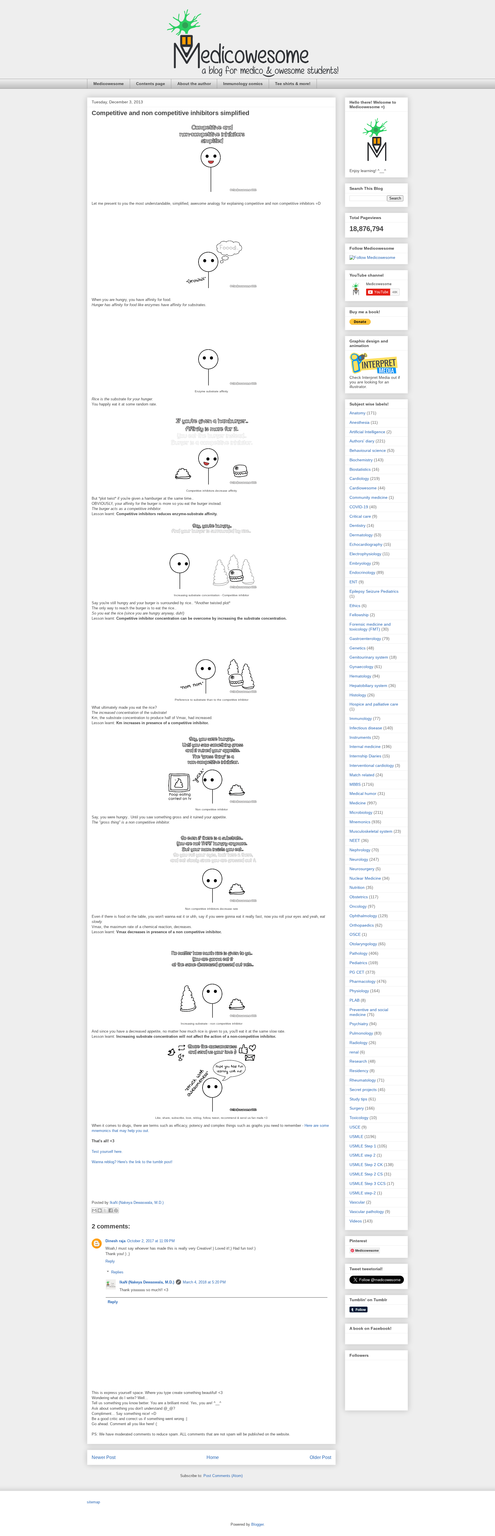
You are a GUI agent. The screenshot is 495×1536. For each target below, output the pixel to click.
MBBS (355, 784)
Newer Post (103, 1457)
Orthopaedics (361, 925)
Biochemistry (361, 460)
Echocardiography (365, 544)
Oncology (358, 906)
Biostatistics (360, 469)
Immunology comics (243, 83)
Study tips (358, 1099)
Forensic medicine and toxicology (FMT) (370, 626)
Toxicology (358, 1117)
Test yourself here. (107, 1151)
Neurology (358, 859)
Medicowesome (108, 83)
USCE (354, 1127)
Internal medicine (365, 746)
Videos (355, 1221)
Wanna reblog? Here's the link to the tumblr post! (132, 1162)
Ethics (354, 605)
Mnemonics (359, 822)
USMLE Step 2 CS (366, 1174)
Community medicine (368, 497)
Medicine (357, 803)
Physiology (359, 990)
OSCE (355, 934)
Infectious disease (365, 728)
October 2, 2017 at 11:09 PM (151, 1241)
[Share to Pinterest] (116, 1210)
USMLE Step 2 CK (366, 1164)
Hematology (360, 676)
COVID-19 (358, 507)
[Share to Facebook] (110, 1210)
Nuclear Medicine (365, 878)
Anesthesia (359, 422)
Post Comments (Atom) (223, 1476)
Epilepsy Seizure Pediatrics (373, 591)
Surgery (356, 1108)
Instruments (360, 737)
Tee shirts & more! (293, 83)
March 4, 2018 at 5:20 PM (204, 1282)
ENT (353, 582)
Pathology (358, 953)
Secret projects (363, 1089)
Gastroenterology (365, 638)
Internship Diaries (365, 756)
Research (358, 1061)
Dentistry (357, 525)
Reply (110, 1261)
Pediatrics (358, 962)
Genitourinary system (368, 657)
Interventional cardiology (371, 765)
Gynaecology (361, 666)
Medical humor (362, 793)
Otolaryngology (363, 944)
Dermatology (361, 535)
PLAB (354, 1000)
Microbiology (360, 812)
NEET (354, 840)
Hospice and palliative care (373, 704)
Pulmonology (361, 1033)
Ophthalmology (363, 915)
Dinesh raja (115, 1241)
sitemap (93, 1502)
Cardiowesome (363, 488)
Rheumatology (362, 1080)
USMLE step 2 (362, 1155)
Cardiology (359, 478)
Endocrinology (362, 572)
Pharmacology (362, 981)
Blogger (257, 1524)
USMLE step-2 (362, 1193)
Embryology (360, 563)
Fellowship (359, 615)
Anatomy (357, 413)
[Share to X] (105, 1210)
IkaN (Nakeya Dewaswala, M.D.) (146, 1282)
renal (354, 1052)
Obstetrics (358, 897)
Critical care (360, 516)
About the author (194, 83)
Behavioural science (367, 450)
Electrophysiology (365, 554)
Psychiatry (358, 1023)
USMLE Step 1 (362, 1146)
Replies (117, 1272)
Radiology (358, 1042)
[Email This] (94, 1210)
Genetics (357, 648)
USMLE (356, 1136)
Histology (357, 695)
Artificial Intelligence (367, 432)
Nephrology (359, 850)
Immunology (360, 718)
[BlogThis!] (100, 1210)
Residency (358, 1070)
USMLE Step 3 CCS (367, 1183)
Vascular (357, 1202)
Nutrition (357, 887)
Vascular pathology (366, 1211)
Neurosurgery (361, 869)
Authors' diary (361, 441)
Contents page (150, 83)
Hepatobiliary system (368, 685)
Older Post (320, 1457)
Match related (361, 775)
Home (213, 1457)
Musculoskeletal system (370, 831)
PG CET (356, 972)
